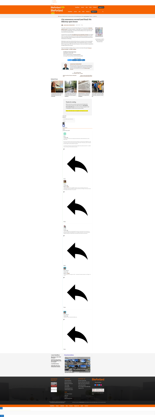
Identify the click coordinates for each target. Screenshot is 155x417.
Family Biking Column (69, 388)
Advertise (66, 395)
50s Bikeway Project (76, 73)
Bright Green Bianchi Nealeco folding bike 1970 (69, 76)
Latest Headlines (55, 355)
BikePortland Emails (68, 398)
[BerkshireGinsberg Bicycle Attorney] (54, 386)
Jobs (87, 7)
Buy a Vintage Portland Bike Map (84, 386)
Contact (66, 396)
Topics (57, 405)
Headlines (77, 7)
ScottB (68, 273)
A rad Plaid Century (55, 363)
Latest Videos (67, 386)
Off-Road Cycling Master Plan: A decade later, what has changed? (56, 360)
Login (55, 0)
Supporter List (81, 388)
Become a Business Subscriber (84, 382)
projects (81, 73)
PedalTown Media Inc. (82, 402)
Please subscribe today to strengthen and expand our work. (77, 110)
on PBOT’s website (72, 49)
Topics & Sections (68, 380)
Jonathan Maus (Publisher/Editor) (69, 24)
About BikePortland (68, 393)
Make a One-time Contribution (84, 383)
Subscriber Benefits (82, 385)
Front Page (77, 72)
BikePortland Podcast (69, 383)
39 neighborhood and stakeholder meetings (80, 34)
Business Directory (68, 382)
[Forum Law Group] (54, 391)
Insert (2, 415)
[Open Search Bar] (52, 4)
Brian (68, 186)
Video (90, 7)
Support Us (101, 7)
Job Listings (67, 385)
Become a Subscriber (82, 380)
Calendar (62, 405)
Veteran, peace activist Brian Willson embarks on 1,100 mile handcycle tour (86, 76)
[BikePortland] (57, 10)
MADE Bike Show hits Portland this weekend (55, 366)
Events (82, 7)
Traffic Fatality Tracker (69, 389)
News (80, 72)
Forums (71, 405)
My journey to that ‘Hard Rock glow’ (56, 357)
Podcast (95, 7)
